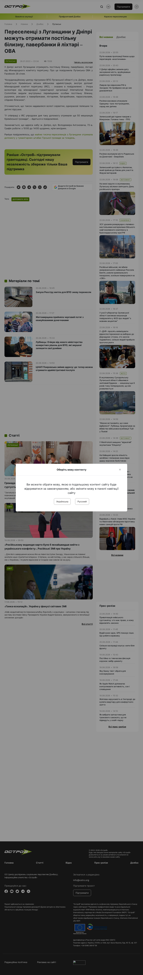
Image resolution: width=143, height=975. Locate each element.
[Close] (120, 469)
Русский (82, 501)
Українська (62, 501)
